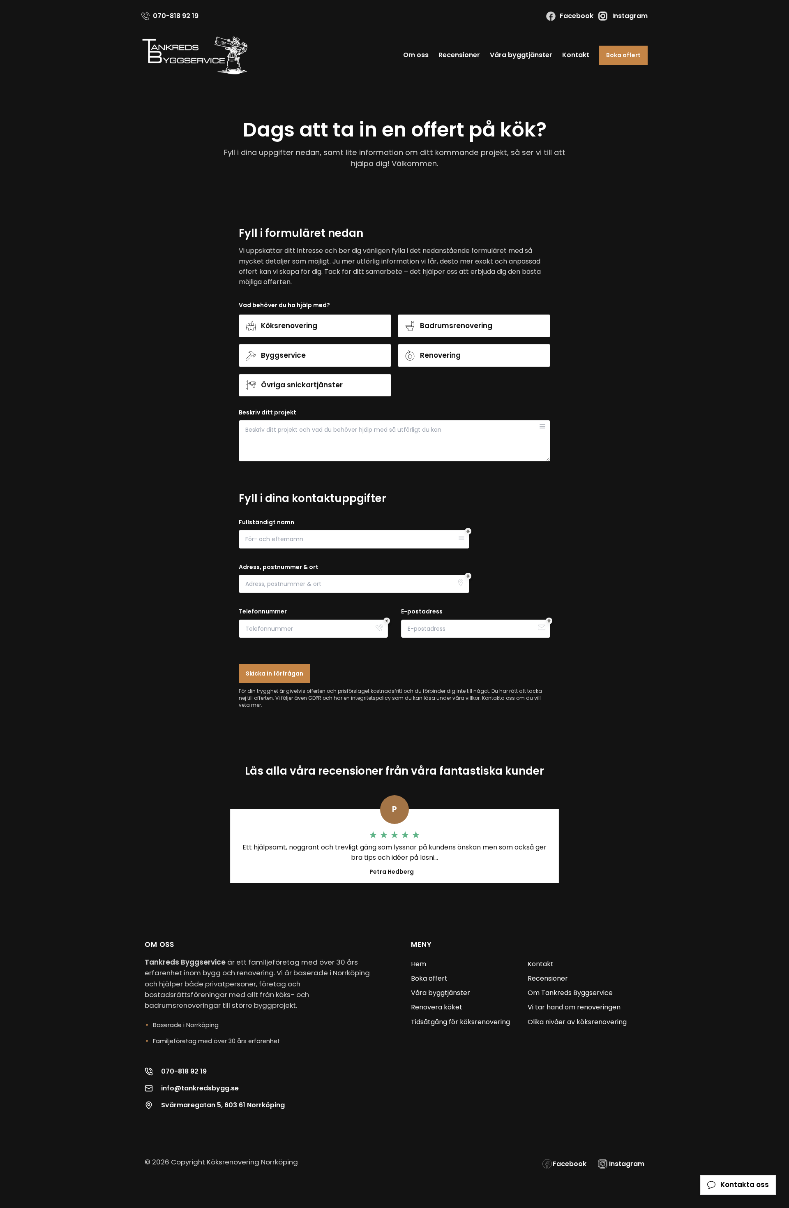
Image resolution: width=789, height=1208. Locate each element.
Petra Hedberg (391, 872)
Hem (418, 964)
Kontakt (575, 55)
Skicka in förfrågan (274, 673)
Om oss (416, 55)
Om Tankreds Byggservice (570, 992)
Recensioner (459, 55)
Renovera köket (436, 1007)
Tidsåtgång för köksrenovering (460, 1022)
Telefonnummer (263, 612)
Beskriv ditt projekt (267, 413)
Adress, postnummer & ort (278, 567)
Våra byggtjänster (521, 55)
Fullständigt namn (266, 522)
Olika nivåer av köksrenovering (577, 1022)
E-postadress (422, 612)
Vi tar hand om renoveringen (574, 1007)
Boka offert (623, 55)
